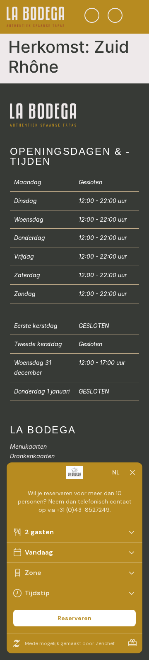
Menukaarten (28, 446)
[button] (136, 17)
